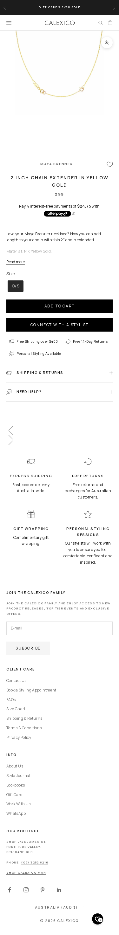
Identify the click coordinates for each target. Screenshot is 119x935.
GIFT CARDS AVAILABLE (59, 7)
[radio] (14, 286)
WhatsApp (16, 813)
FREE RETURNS (88, 475)
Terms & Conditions (24, 728)
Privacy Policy (18, 737)
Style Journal (18, 775)
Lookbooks (15, 785)
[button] (59, 430)
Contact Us (16, 680)
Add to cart (59, 306)
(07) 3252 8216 (34, 862)
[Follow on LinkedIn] (59, 890)
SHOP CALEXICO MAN (26, 872)
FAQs (11, 699)
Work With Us (18, 804)
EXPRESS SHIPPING (31, 475)
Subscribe (28, 648)
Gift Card (14, 794)
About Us (14, 766)
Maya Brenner (56, 164)
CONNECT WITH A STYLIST (59, 324)
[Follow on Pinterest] (42, 890)
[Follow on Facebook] (9, 890)
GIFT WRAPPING (31, 528)
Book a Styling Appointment (31, 690)
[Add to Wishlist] (110, 164)
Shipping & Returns (24, 718)
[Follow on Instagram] (26, 890)
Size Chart (16, 709)
